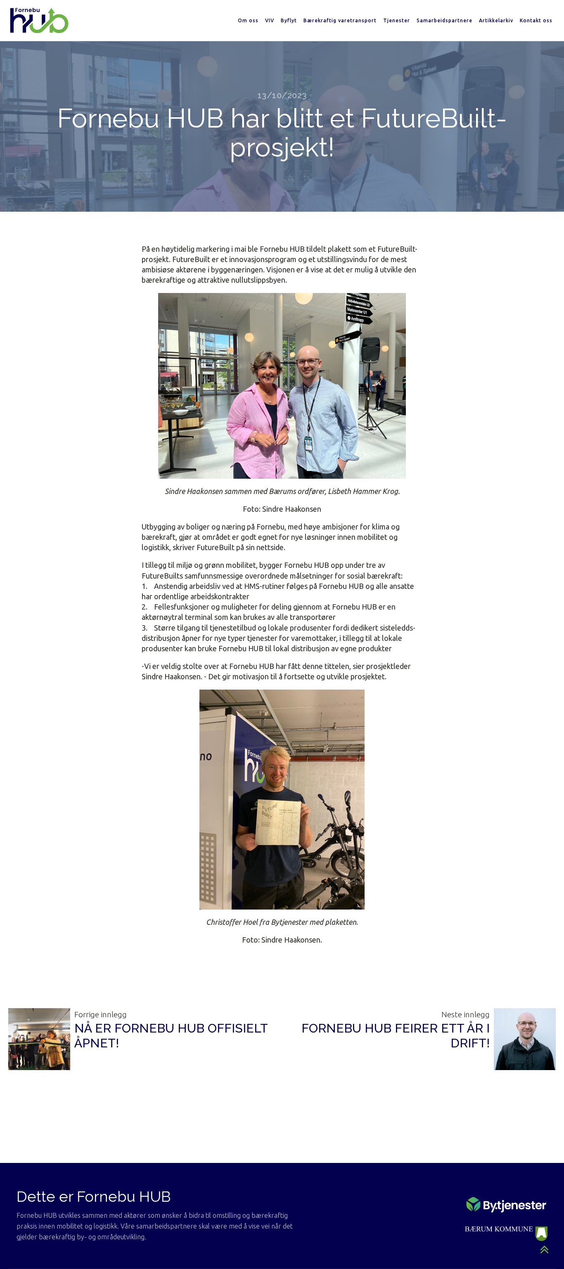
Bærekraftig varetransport (340, 20)
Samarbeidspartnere (444, 20)
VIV (269, 20)
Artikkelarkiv (496, 20)
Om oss (248, 20)
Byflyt (289, 20)
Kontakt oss (536, 20)
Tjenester (396, 20)
